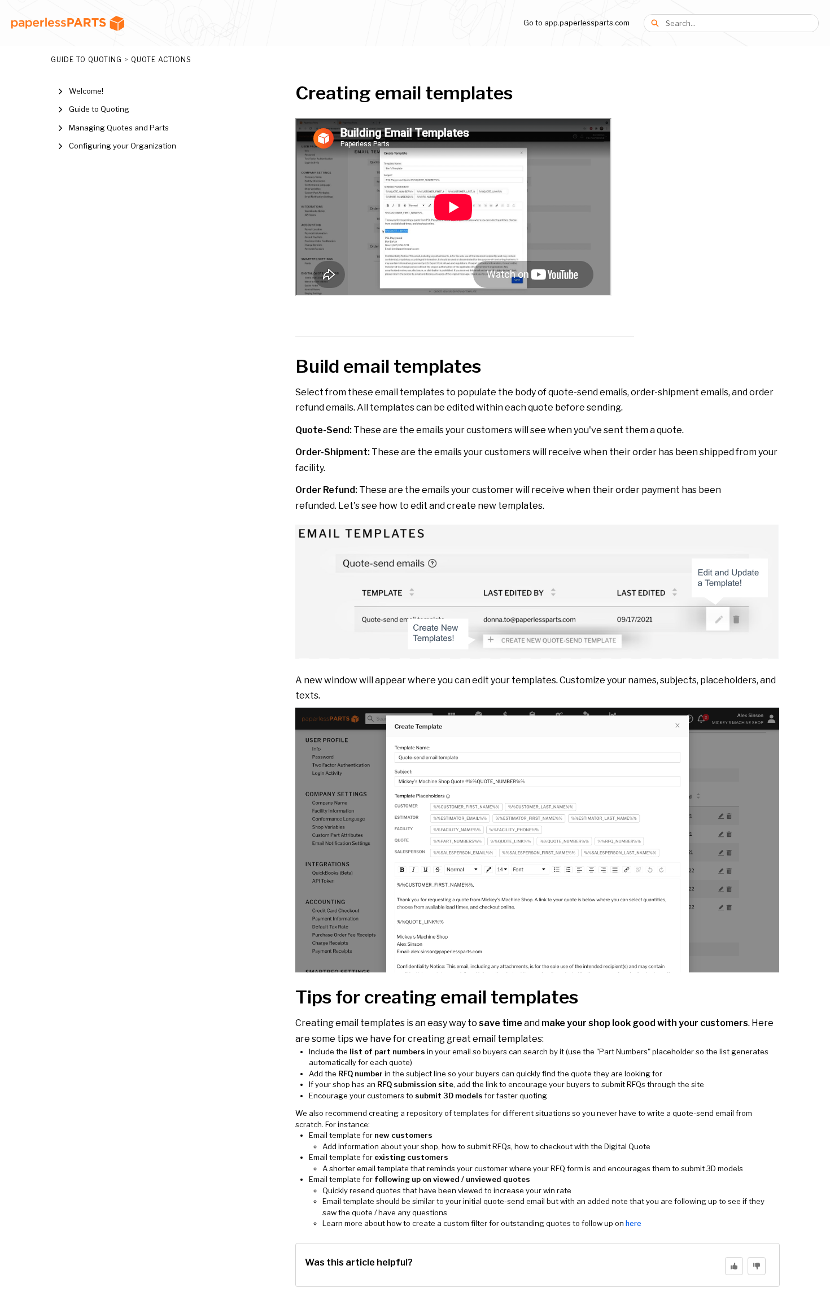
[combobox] (742, 23)
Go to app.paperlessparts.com (576, 22)
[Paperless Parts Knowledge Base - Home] (67, 23)
